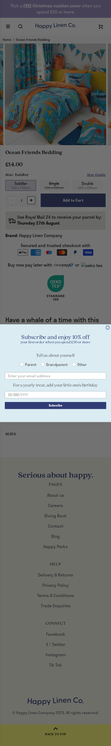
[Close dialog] (108, 327)
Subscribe (55, 405)
